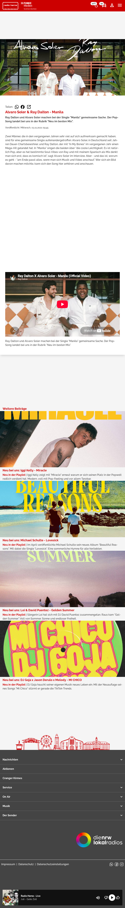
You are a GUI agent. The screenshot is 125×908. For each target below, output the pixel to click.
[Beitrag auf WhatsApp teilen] (17, 107)
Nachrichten (10, 759)
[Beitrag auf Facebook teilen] (23, 107)
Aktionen (8, 768)
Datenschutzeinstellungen (53, 864)
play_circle (112, 897)
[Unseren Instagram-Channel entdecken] (122, 864)
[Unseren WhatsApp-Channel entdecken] (111, 864)
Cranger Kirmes (12, 778)
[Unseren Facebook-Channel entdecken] (116, 864)
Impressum (8, 864)
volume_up (98, 897)
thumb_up (118, 898)
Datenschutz (26, 864)
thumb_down (106, 898)
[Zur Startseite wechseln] (10, 5)
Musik (6, 806)
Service (7, 787)
